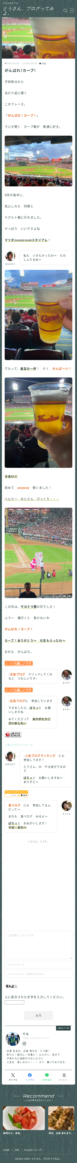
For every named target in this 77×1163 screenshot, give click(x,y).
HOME (6, 1150)
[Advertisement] (38, 885)
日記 (44, 64)
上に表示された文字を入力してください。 (35, 997)
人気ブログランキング (19, 744)
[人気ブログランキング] (38, 734)
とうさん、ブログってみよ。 (28, 11)
